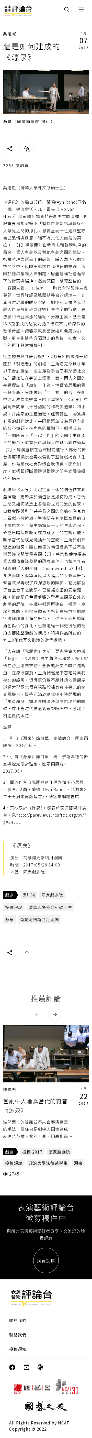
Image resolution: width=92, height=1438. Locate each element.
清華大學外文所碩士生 (50, 907)
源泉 (9, 919)
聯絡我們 (18, 1335)
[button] (37, 1014)
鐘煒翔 (10, 1089)
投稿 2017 (32, 1152)
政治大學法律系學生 (48, 1163)
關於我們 (18, 1320)
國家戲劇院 (52, 895)
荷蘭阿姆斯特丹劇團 (39, 919)
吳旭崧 (10, 33)
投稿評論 (13, 907)
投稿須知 (18, 1349)
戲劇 (9, 895)
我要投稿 (46, 1260)
